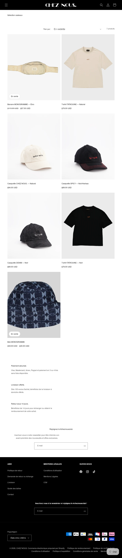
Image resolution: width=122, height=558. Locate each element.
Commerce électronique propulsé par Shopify (46, 548)
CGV (45, 482)
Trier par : (47, 29)
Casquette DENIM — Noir (17, 262)
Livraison (11, 482)
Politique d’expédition (61, 551)
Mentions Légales (51, 476)
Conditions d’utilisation (40, 551)
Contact (10, 494)
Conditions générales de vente (85, 551)
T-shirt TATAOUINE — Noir (72, 262)
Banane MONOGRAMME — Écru (20, 104)
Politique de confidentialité (104, 548)
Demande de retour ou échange (20, 476)
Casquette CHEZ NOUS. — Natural (21, 183)
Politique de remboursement (78, 548)
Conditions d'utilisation (53, 470)
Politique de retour (14, 470)
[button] (6, 5)
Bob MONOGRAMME (16, 342)
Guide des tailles (14, 488)
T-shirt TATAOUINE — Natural (73, 104)
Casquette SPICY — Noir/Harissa (75, 183)
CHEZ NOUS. (21, 548)
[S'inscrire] (84, 445)
